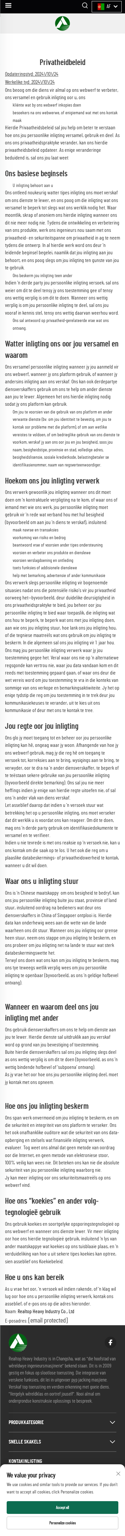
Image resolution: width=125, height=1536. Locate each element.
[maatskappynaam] (62, 23)
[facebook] (110, 1342)
